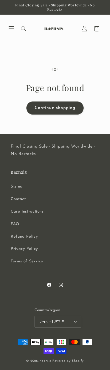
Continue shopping (55, 108)
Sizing (17, 187)
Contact (18, 199)
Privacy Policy (24, 249)
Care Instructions (27, 212)
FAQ (15, 224)
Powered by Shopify (68, 361)
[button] (11, 29)
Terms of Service (27, 261)
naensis (45, 361)
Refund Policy (24, 237)
